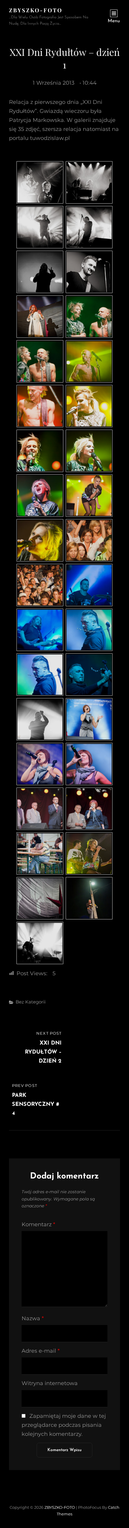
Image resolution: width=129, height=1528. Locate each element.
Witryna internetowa (50, 1383)
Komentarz (38, 1224)
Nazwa (33, 1318)
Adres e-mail (41, 1351)
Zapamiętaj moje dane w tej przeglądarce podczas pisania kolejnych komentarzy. (64, 1425)
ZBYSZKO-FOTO (35, 10)
